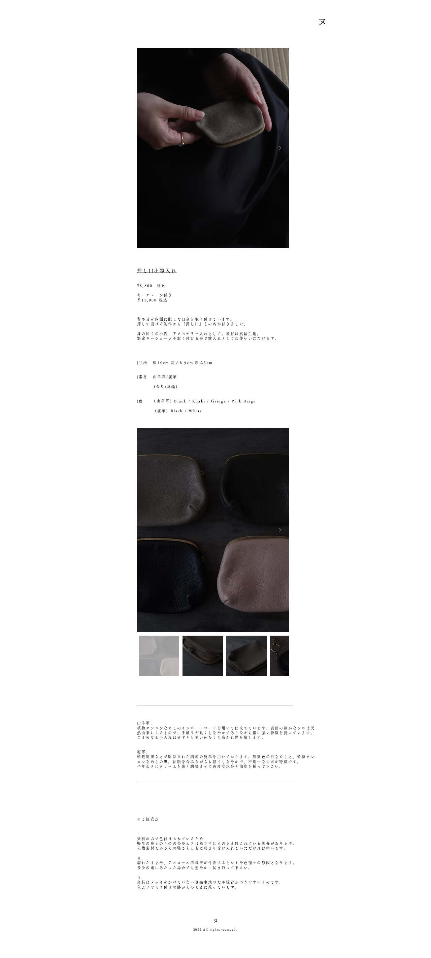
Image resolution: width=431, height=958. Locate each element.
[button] (321, 22)
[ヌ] (215, 921)
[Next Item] (279, 148)
